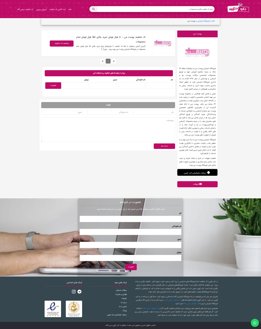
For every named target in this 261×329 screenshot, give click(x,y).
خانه (213, 21)
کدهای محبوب (41, 9)
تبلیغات (124, 298)
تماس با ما (123, 306)
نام (172, 79)
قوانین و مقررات (121, 294)
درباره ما (124, 302)
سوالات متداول (121, 290)
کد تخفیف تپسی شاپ (172, 300)
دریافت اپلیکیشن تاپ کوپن (195, 173)
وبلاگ (124, 310)
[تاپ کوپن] (238, 9)
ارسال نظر (164, 146)
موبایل (86, 79)
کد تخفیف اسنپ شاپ (150, 308)
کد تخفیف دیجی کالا (191, 303)
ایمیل (115, 79)
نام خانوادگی (140, 79)
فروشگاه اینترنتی (203, 21)
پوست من (197, 34)
